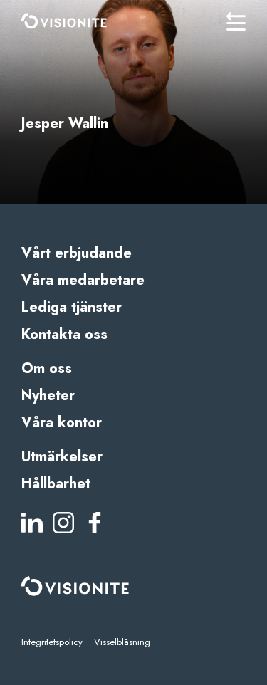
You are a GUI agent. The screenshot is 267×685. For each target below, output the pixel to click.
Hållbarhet (55, 484)
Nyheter (48, 395)
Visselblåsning (122, 642)
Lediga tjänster (71, 307)
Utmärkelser (62, 456)
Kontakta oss (64, 334)
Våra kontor (61, 422)
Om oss (46, 368)
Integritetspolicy (52, 642)
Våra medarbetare (83, 280)
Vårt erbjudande (76, 253)
